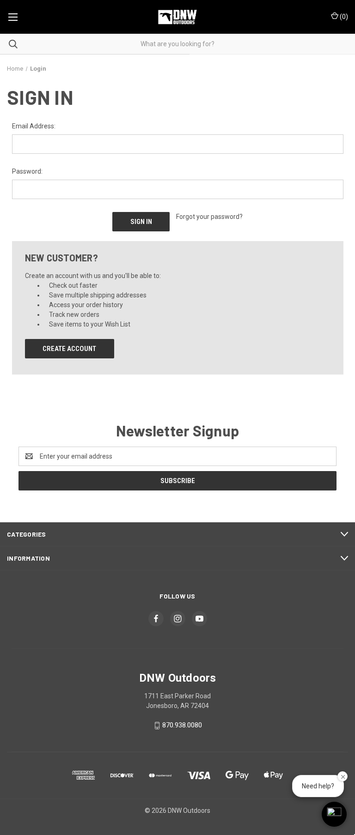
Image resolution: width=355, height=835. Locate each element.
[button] (334, 814)
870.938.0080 (182, 725)
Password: (27, 171)
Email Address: (33, 126)
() (343, 16)
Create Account (69, 349)
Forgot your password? (209, 216)
